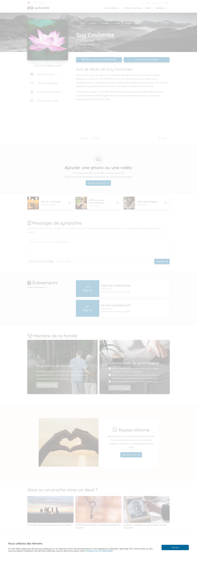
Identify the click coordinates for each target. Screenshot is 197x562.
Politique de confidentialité (99, 550)
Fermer (175, 547)
